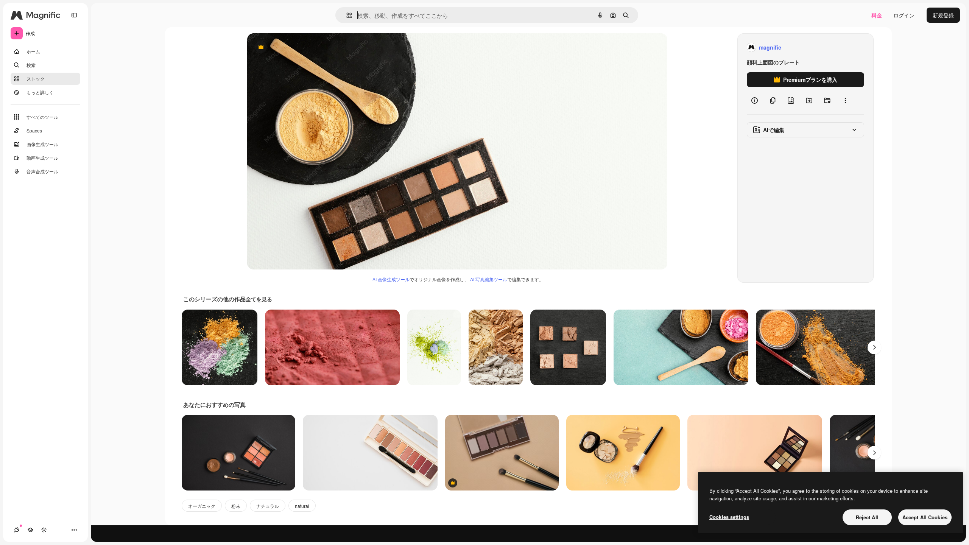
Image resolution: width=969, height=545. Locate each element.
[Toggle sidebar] (74, 15)
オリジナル (299, 47)
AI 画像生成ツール (391, 279)
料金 (876, 15)
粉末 (235, 506)
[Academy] (30, 530)
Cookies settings (729, 516)
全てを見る (259, 299)
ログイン (903, 15)
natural (302, 506)
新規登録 (943, 15)
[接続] (17, 530)
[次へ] (874, 347)
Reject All (867, 517)
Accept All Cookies (924, 517)
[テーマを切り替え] (44, 530)
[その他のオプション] (845, 100)
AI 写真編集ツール (488, 279)
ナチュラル (267, 506)
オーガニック (201, 506)
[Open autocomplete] (346, 15)
